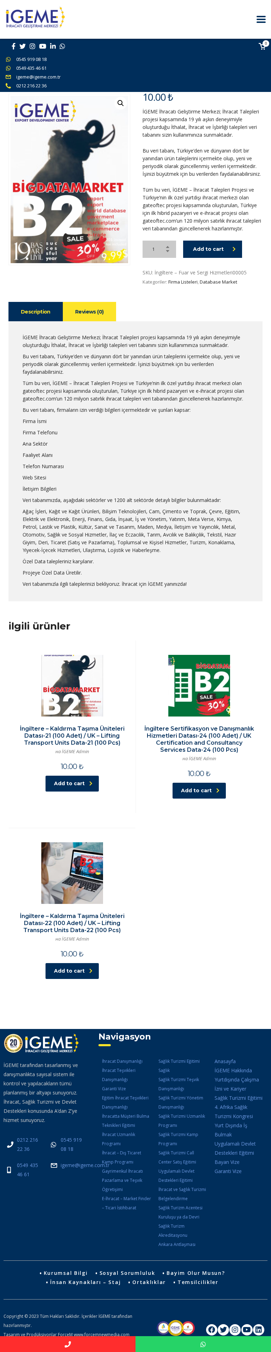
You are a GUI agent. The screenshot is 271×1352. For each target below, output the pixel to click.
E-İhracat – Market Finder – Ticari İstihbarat (126, 1203)
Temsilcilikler (197, 1282)
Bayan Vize (227, 1162)
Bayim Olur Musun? (196, 1273)
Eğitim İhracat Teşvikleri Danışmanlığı (125, 1102)
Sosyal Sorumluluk (127, 1273)
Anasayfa (225, 1061)
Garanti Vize (114, 1089)
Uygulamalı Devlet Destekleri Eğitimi (176, 1175)
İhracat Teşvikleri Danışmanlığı (119, 1075)
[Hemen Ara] (68, 1344)
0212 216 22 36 (31, 85)
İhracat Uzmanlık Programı (118, 1139)
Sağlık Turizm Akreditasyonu (172, 1230)
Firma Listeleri (183, 282)
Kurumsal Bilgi (66, 1273)
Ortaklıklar (149, 1282)
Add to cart (208, 249)
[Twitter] (223, 1329)
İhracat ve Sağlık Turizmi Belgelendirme (182, 1194)
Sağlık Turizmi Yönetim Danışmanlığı (180, 1102)
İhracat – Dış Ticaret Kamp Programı (121, 1157)
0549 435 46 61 (31, 68)
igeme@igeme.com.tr (38, 77)
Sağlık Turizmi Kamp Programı (178, 1139)
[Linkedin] (258, 1329)
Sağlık (164, 1070)
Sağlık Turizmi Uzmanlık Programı (181, 1120)
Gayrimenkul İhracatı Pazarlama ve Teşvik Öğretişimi (122, 1180)
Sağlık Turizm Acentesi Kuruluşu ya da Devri (180, 1212)
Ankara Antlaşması (176, 1244)
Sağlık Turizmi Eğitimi (179, 1061)
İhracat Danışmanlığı (122, 1061)
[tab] (35, 311)
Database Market (218, 282)
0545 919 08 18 (31, 59)
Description (35, 312)
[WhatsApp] (203, 1344)
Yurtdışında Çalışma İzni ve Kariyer (237, 1084)
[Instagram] (235, 1329)
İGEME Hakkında (233, 1070)
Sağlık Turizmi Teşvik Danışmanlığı (178, 1084)
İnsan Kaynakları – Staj (85, 1282)
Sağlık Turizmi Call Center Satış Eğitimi (177, 1157)
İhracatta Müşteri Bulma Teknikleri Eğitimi (125, 1120)
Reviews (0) (89, 312)
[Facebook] (211, 1329)
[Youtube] (247, 1329)
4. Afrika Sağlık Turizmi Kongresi (234, 1112)
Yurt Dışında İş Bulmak (231, 1130)
